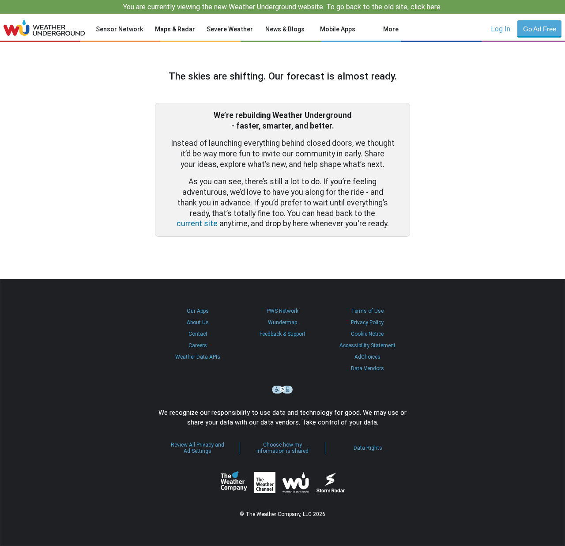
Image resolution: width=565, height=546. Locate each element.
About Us (198, 322)
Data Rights (368, 448)
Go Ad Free (539, 29)
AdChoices (367, 357)
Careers (197, 345)
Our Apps (198, 311)
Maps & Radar (175, 29)
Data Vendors (367, 368)
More (391, 29)
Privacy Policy (367, 322)
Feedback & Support (282, 334)
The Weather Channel (264, 482)
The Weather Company (234, 482)
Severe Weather (230, 29)
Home (44, 27)
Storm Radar (330, 482)
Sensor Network (119, 29)
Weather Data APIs (197, 357)
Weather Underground (295, 482)
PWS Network (282, 311)
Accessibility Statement (367, 345)
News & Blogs (285, 29)
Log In (500, 29)
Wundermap (282, 322)
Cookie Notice (367, 334)
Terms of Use (367, 311)
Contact (197, 334)
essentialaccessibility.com (282, 390)
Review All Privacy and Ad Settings (197, 448)
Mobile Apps (337, 29)
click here (426, 7)
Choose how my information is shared (282, 448)
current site (197, 223)
